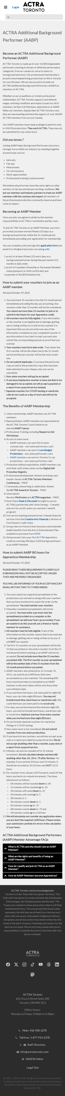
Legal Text (32, 1067)
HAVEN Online (34, 1059)
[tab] (32, 848)
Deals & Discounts (28, 500)
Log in (15, 7)
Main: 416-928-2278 (34, 1030)
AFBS (37, 533)
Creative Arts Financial (36, 519)
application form (49, 245)
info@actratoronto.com (34, 1051)
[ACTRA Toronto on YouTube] (41, 965)
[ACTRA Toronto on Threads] (49, 965)
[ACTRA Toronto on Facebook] (8, 965)
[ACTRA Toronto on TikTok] (32, 965)
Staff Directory (36, 1044)
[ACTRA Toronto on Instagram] (24, 965)
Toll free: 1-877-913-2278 (34, 1037)
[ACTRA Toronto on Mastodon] (32, 975)
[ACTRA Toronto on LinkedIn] (57, 965)
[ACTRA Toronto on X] (16, 965)
